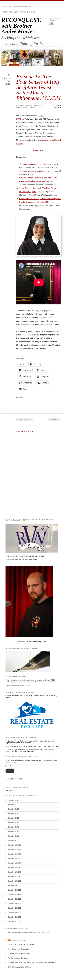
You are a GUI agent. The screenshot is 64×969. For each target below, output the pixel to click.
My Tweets (9, 790)
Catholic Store (17, 940)
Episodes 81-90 (13, 836)
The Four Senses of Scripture (32, 171)
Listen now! (38, 150)
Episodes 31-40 (13, 813)
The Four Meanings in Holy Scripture (35, 164)
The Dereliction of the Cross (18, 958)
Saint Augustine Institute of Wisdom (20, 932)
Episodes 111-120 (14, 849)
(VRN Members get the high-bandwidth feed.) (21, 559)
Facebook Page (15, 779)
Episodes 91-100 (14, 840)
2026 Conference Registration (18, 949)
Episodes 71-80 (13, 832)
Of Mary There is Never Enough (19, 953)
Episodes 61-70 (13, 827)
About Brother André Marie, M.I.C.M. (19, 6)
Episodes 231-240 (14, 903)
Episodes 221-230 (14, 899)
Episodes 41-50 (13, 818)
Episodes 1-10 (13, 800)
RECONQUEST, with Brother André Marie (21, 26)
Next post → (54, 420)
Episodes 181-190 (14, 881)
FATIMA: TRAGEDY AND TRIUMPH (21, 945)
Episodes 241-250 (14, 908)
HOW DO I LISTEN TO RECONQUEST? (32, 642)
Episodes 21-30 (13, 809)
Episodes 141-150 (14, 863)
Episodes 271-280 (14, 921)
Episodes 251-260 (14, 912)
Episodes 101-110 (14, 845)
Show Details (30, 108)
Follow (10, 771)
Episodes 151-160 (14, 867)
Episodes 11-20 (13, 804)
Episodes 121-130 (14, 854)
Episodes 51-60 (13, 823)
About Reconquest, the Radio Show (19, 12)
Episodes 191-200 (14, 885)
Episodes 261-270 (14, 917)
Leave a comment (57, 107)
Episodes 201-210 (14, 890)
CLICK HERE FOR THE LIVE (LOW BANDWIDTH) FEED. (25, 556)
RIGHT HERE (27, 335)
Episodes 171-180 (14, 876)
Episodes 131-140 (14, 858)
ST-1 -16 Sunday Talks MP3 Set (19, 967)
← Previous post (24, 420)
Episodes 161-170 (14, 872)
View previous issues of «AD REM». (18, 685)
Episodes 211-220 (14, 894)
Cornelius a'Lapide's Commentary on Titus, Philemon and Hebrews (32, 962)
